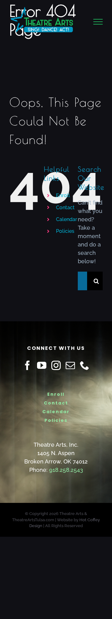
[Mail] (70, 365)
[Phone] (84, 365)
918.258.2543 (66, 470)
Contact (65, 207)
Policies (65, 231)
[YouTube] (41, 365)
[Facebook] (27, 365)
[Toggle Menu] (98, 24)
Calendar (66, 219)
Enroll (63, 195)
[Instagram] (56, 365)
